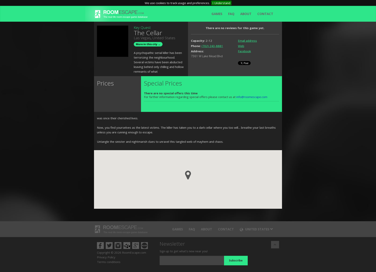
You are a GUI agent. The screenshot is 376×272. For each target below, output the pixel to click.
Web (241, 46)
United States (163, 37)
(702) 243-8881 (212, 46)
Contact (265, 14)
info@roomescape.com (251, 97)
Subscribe (236, 260)
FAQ (231, 14)
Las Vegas (142, 37)
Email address (247, 41)
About (245, 14)
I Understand (221, 3)
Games (217, 14)
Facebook (244, 51)
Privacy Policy (106, 257)
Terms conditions (108, 262)
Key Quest (142, 27)
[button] (188, 175)
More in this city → (148, 44)
